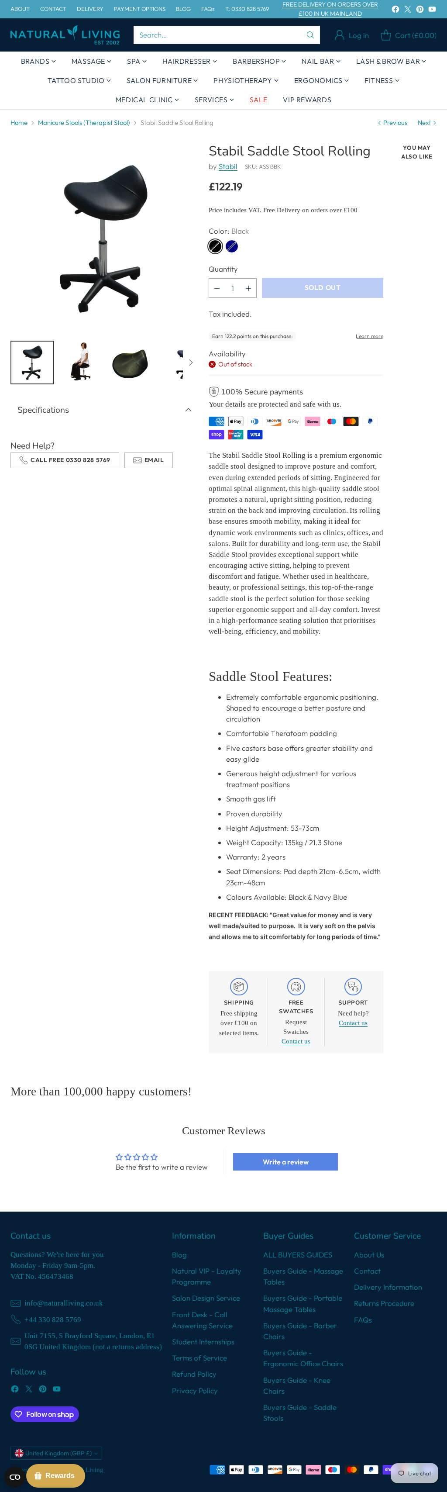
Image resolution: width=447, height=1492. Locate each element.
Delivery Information (388, 1287)
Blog (179, 1254)
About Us (369, 1254)
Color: (229, 230)
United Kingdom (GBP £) (58, 1453)
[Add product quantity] (248, 288)
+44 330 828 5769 (52, 1320)
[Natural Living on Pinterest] (420, 10)
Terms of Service (199, 1357)
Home (19, 122)
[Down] (191, 362)
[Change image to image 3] (130, 362)
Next (424, 122)
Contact (367, 1270)
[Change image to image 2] (81, 362)
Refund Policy (194, 1373)
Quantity (223, 268)
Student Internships (203, 1341)
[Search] (310, 35)
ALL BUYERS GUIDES (297, 1254)
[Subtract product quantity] (217, 288)
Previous (395, 122)
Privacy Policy (195, 1390)
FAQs (363, 1319)
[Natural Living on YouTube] (432, 10)
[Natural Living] (65, 35)
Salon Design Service (206, 1297)
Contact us (296, 1041)
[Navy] (231, 246)
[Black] (215, 246)
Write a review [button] (286, 1161)
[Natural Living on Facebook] (395, 10)
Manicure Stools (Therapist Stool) (84, 122)
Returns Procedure (384, 1303)
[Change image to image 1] (32, 362)
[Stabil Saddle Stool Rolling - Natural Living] (104, 238)
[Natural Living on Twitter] (407, 10)
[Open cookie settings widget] (14, 1477)
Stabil (228, 166)
